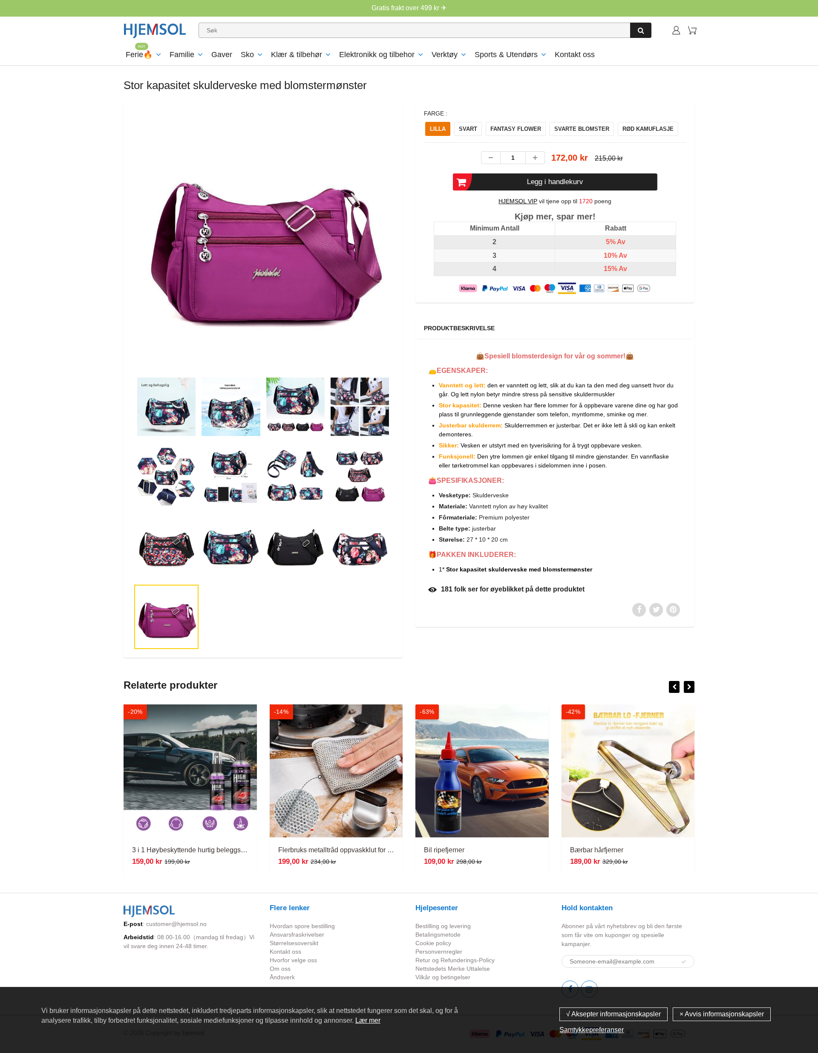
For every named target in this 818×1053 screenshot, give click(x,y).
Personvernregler (438, 951)
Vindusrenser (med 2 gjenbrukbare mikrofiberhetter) (648, 850)
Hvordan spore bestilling (302, 926)
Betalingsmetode (438, 934)
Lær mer (367, 1020)
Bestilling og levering (443, 926)
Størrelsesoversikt (294, 943)
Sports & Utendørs (506, 54)
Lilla (438, 129)
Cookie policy (433, 943)
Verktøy (445, 54)
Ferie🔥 (139, 54)
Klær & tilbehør (296, 54)
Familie (182, 54)
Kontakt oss (575, 54)
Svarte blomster (581, 129)
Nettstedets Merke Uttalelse (452, 968)
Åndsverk (282, 977)
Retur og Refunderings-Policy (455, 960)
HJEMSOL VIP (517, 201)
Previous (103, 274)
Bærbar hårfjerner (450, 850)
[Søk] (640, 30)
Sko (247, 54)
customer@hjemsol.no (176, 923)
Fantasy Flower (515, 129)
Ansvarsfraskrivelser (297, 934)
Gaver (221, 54)
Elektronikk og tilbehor (377, 54)
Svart (468, 129)
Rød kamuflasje (648, 129)
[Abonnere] (684, 962)
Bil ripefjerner (298, 850)
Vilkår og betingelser (442, 977)
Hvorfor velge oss (293, 960)
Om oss (280, 968)
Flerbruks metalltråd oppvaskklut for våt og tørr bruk (209, 850)
